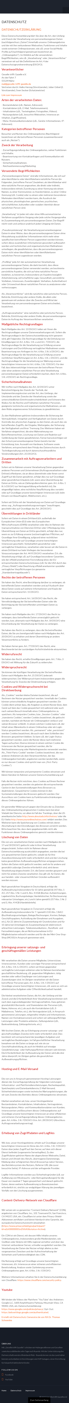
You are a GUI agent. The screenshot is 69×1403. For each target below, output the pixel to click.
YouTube (9, 1379)
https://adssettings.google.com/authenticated (25, 1312)
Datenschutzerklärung (21, 29)
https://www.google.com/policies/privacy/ (22, 1309)
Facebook (9, 1375)
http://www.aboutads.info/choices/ (39, 816)
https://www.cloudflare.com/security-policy (39, 1280)
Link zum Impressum (12, 95)
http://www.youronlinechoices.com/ (29, 819)
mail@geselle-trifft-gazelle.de (16, 84)
